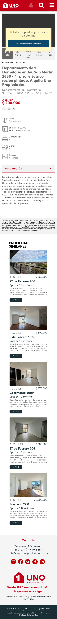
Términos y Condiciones (41, 613)
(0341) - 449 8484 (31, 549)
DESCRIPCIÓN (13, 169)
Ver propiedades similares (28, 44)
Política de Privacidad (29, 615)
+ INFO (16, 300)
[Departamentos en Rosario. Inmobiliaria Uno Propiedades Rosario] (13, 6)
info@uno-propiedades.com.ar (28, 553)
